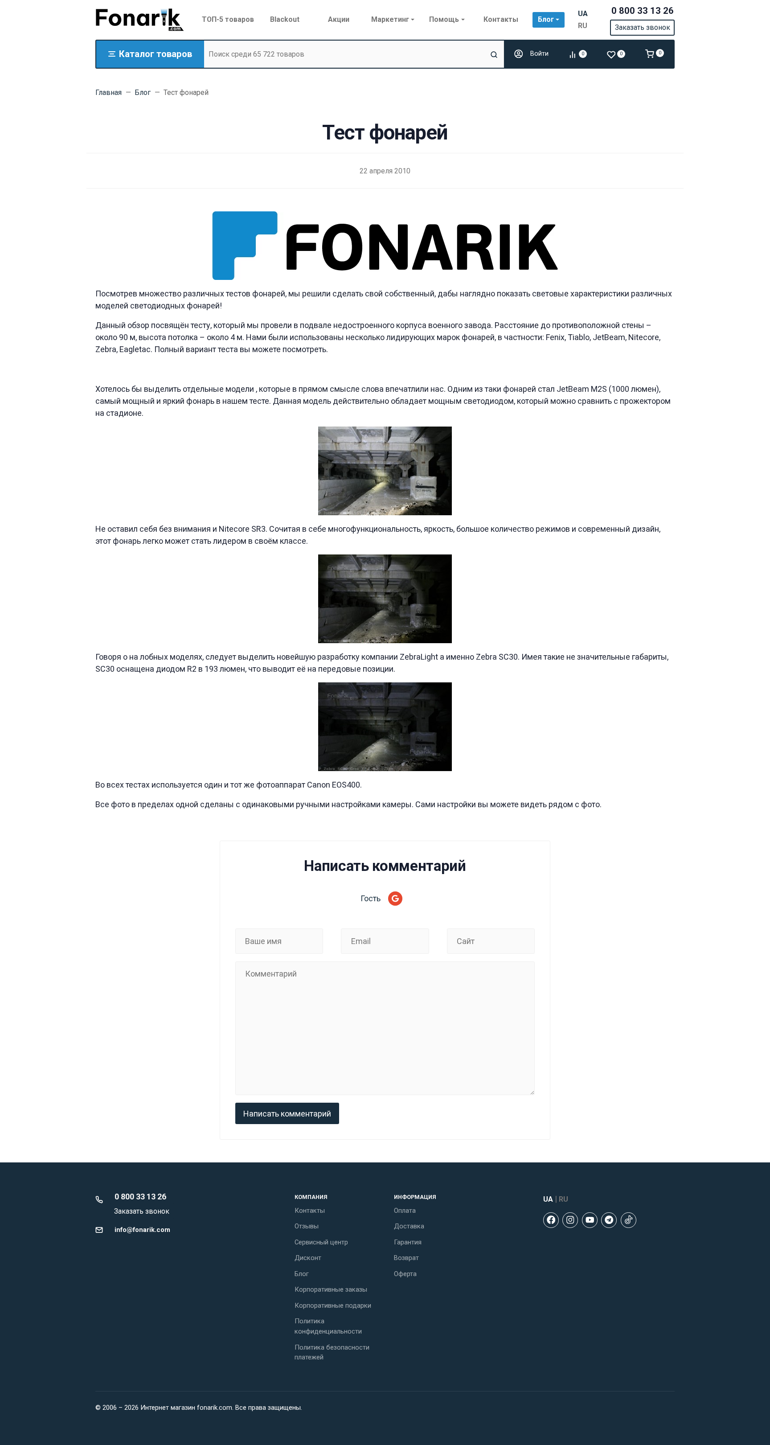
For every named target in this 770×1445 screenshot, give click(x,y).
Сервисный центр (321, 1242)
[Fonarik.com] (139, 19)
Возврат (406, 1258)
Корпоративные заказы (331, 1289)
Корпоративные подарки (333, 1305)
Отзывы (307, 1226)
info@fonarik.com (142, 1230)
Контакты (310, 1211)
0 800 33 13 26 (642, 10)
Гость (370, 898)
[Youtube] (590, 1220)
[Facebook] (551, 1220)
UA (583, 13)
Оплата (405, 1211)
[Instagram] (570, 1220)
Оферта (405, 1274)
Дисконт (308, 1258)
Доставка (409, 1226)
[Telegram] (609, 1220)
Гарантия (408, 1242)
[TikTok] (628, 1220)
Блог (302, 1274)
